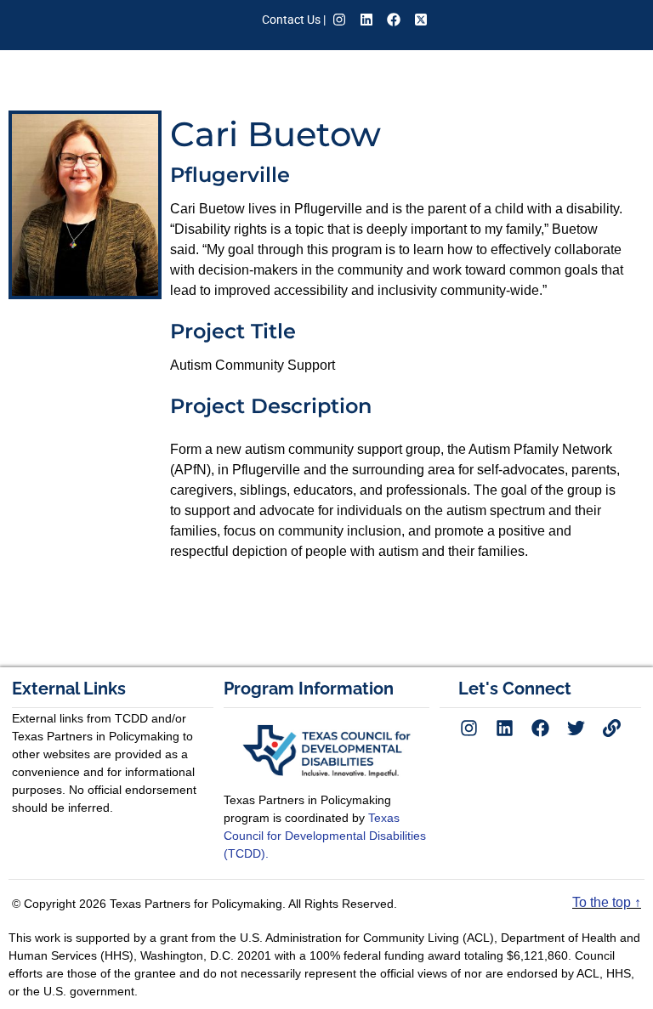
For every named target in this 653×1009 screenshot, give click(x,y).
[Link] (611, 727)
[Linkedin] (366, 19)
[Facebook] (393, 19)
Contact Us (291, 19)
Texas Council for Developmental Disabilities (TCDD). (325, 835)
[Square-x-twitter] (420, 19)
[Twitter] (575, 727)
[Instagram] (339, 19)
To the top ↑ (606, 902)
